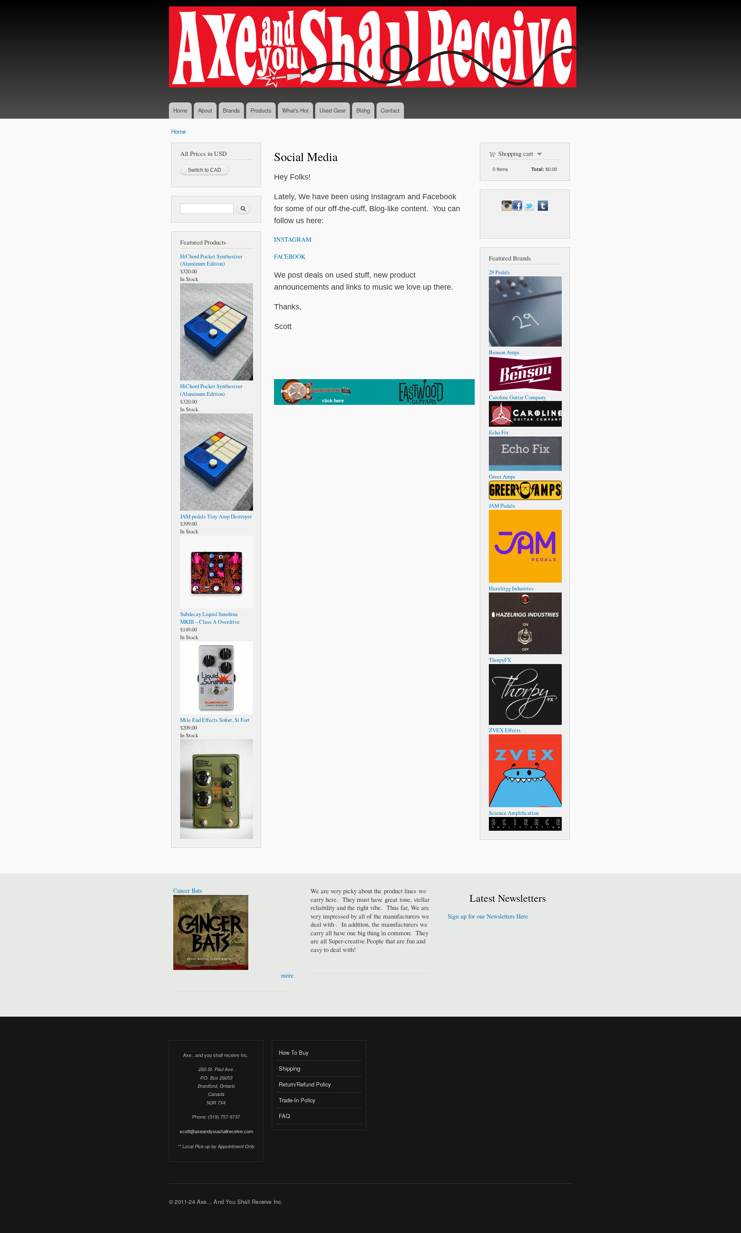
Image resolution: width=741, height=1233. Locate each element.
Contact (390, 110)
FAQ (284, 1116)
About (205, 110)
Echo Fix (499, 432)
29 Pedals (499, 272)
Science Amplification (514, 813)
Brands (231, 110)
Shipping (289, 1068)
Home (180, 110)
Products (260, 110)
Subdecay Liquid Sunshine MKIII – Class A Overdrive (210, 618)
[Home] (374, 48)
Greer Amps (502, 476)
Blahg (363, 110)
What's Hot (295, 110)
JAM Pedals (502, 505)
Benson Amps (504, 352)
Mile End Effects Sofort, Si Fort (215, 720)
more (287, 975)
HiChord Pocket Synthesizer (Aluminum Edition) (211, 260)
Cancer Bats (187, 890)
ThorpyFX (500, 660)
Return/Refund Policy (305, 1084)
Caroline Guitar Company (517, 397)
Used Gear (332, 110)
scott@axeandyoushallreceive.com (216, 1131)
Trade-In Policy (297, 1100)
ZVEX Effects (505, 730)
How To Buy (293, 1052)
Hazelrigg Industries (511, 588)
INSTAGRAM (292, 239)
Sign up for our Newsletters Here (488, 916)
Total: (537, 169)
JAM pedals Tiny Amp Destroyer (216, 516)
